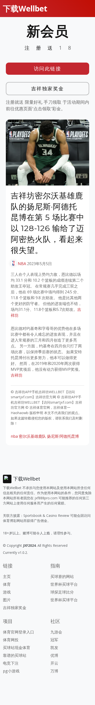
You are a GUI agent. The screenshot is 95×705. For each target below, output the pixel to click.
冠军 (54, 639)
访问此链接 (47, 68)
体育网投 (11, 639)
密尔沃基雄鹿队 (32, 436)
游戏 (7, 592)
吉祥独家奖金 (47, 88)
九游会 (56, 632)
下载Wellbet (25, 8)
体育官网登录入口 (18, 632)
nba (14, 436)
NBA (22, 263)
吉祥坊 (16, 375)
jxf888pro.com (46, 498)
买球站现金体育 (16, 647)
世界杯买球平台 (64, 584)
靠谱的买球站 (14, 655)
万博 (54, 671)
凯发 (54, 647)
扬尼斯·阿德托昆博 (63, 436)
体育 (7, 584)
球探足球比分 (62, 592)
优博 (54, 655)
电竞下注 (11, 663)
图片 (7, 600)
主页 (7, 576)
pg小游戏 (11, 671)
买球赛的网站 (62, 576)
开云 (54, 663)
